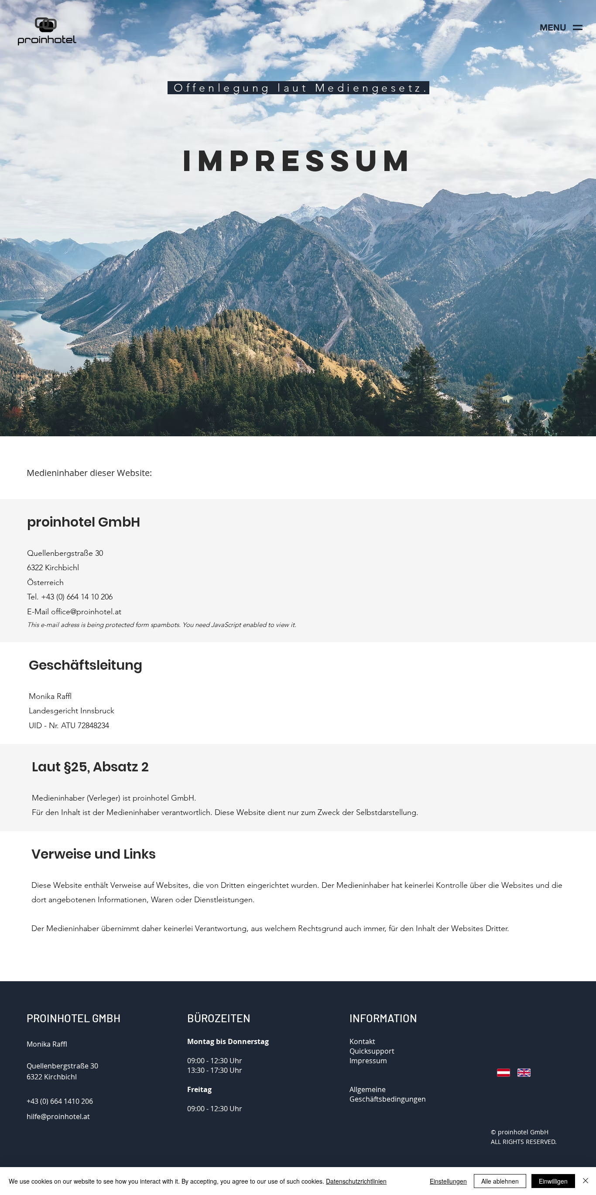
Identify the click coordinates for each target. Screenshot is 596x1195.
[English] (521, 1073)
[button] (553, 27)
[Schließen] (585, 1181)
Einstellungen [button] (448, 1181)
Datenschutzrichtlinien (356, 1181)
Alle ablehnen (500, 1181)
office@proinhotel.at (86, 611)
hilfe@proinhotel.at (58, 1116)
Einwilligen (553, 1181)
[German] (501, 1073)
